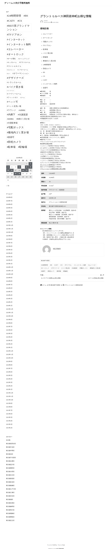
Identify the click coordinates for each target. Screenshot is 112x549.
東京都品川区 (10, 464)
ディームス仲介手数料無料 (17, 3)
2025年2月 (9, 260)
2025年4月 (9, 253)
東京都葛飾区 (10, 513)
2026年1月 (9, 222)
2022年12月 (9, 351)
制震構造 (11, 119)
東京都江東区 (10, 492)
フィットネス (13, 97)
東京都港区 (9, 499)
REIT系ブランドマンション (18, 27)
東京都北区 (9, 454)
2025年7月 (9, 242)
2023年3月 (9, 340)
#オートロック (45, 268)
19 (15, 173)
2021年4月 (9, 421)
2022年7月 (9, 368)
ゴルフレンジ (11, 70)
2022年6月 (9, 372)
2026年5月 (9, 208)
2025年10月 (9, 232)
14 (23, 170)
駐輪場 (23, 147)
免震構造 (22, 110)
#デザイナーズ (55, 268)
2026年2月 (9, 218)
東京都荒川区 (10, 510)
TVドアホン (15, 34)
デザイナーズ (16, 77)
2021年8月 (9, 407)
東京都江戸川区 (11, 489)
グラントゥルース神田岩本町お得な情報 (52, 169)
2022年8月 (9, 365)
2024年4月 (9, 295)
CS (20, 20)
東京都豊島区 (10, 517)
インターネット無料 (19, 44)
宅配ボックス (16, 127)
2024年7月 (9, 284)
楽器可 (11, 137)
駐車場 (11, 147)
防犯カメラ (14, 141)
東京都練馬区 (10, 506)
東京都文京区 (10, 475)
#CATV (56, 265)
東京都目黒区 (10, 503)
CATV (11, 20)
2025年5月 (9, 249)
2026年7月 (9, 201)
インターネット (16, 39)
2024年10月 (9, 274)
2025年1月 (9, 263)
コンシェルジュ (14, 66)
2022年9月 (9, 361)
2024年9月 (9, 277)
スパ (9, 73)
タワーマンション (21, 73)
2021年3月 (9, 424)
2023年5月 (9, 333)
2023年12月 (9, 309)
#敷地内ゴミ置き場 (95, 268)
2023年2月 (9, 344)
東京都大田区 (10, 471)
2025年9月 (9, 235)
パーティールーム (14, 94)
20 (19, 173)
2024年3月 (9, 298)
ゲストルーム (25, 62)
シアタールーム (23, 70)
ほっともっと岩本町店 (47, 164)
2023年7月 (9, 326)
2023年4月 (9, 337)
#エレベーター (92, 265)
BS (26, 15)
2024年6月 (9, 288)
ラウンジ (12, 110)
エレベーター (16, 49)
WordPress (54, 545)
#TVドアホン (68, 265)
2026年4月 (9, 211)
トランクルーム (14, 82)
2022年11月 (9, 354)
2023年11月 (9, 312)
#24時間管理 (44, 265)
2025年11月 (9, 228)
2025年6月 (9, 246)
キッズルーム (12, 62)
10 (8, 170)
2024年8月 (9, 281)
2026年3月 (9, 215)
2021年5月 (9, 417)
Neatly (63, 545)
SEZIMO (46, 20)
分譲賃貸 (23, 114)
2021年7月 (9, 410)
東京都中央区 (10, 447)
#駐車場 (59, 271)
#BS (51, 265)
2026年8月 (9, 197)
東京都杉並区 (10, 482)
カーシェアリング (24, 58)
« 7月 (7, 185)
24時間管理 (14, 15)
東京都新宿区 (10, 478)
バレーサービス (10, 90)
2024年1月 (9, 305)
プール (23, 97)
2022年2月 (9, 386)
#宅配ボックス (84, 268)
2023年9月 (9, 319)
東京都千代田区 (45, 260)
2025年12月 (9, 225)
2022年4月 (9, 379)
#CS (61, 265)
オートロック (16, 54)
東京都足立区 (10, 520)
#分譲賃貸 (74, 268)
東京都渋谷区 (10, 496)
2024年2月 (9, 302)
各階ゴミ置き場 (23, 119)
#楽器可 (43, 271)
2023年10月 (9, 316)
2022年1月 (9, 389)
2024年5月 (9, 291)
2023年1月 (9, 347)
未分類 (8, 440)
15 (26, 170)
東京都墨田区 (10, 468)
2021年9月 (9, 403)
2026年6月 (9, 204)
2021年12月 (9, 393)
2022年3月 (9, 382)
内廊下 (11, 114)
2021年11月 (9, 396)
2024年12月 (9, 267)
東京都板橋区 (10, 485)
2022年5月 (9, 375)
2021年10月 (9, 400)
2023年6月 (9, 330)
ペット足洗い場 (14, 106)
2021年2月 (9, 428)
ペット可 (13, 101)
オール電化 (12, 59)
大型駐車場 (13, 123)
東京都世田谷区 (11, 443)
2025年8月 (9, 239)
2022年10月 (9, 358)
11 (11, 170)
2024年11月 (9, 270)
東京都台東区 (10, 461)
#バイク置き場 (65, 268)
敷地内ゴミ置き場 (18, 132)
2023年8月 (9, 323)
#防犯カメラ (51, 271)
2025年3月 (9, 256)
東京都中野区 (10, 450)
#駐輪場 (65, 271)
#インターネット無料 (80, 265)
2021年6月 (9, 414)
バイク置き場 (15, 87)
